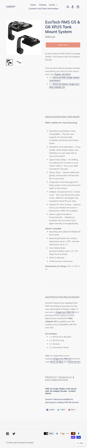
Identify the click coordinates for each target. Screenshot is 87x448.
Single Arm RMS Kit (65, 312)
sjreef (10, 6)
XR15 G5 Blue (56, 361)
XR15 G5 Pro (74, 361)
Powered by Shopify (26, 443)
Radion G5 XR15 (62, 74)
